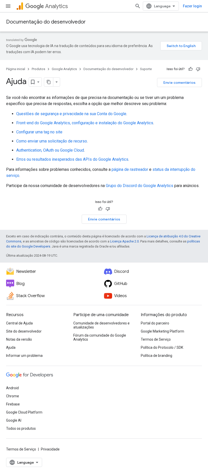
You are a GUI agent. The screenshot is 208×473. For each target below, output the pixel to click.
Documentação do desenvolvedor (46, 22)
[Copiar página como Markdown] (48, 82)
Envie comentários (179, 82)
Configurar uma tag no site (39, 132)
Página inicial (15, 69)
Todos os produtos (21, 428)
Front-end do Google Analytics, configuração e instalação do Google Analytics (84, 122)
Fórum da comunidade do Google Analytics (99, 337)
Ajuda (10, 347)
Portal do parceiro (155, 323)
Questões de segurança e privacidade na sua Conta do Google (71, 113)
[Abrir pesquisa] (138, 6)
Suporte (146, 69)
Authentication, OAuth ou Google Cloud (50, 150)
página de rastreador (130, 169)
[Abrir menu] (8, 6)
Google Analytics (64, 69)
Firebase (13, 404)
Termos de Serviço (156, 339)
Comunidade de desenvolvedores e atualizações (101, 325)
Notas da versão (19, 339)
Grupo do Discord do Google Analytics (139, 185)
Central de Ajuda (19, 323)
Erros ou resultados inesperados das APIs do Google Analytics (72, 159)
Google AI (13, 420)
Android (12, 388)
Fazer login (192, 6)
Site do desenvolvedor (24, 331)
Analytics (56, 6)
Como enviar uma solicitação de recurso (51, 141)
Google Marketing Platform (162, 331)
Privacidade (50, 449)
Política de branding (156, 356)
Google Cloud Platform (24, 412)
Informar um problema (24, 356)
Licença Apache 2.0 (124, 241)
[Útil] (190, 69)
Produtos (38, 69)
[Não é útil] (198, 69)
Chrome (12, 396)
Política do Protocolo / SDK (162, 347)
